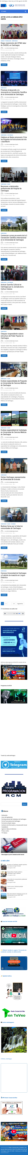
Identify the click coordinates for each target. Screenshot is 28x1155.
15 (14, 603)
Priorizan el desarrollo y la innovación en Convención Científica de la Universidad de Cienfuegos (14, 92)
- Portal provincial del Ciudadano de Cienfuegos (13, 819)
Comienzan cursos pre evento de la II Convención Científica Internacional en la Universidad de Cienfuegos (14, 237)
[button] (14, 696)
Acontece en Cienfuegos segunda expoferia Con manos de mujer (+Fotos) (17, 865)
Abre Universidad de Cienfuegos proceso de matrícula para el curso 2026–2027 (17, 894)
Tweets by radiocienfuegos (8, 755)
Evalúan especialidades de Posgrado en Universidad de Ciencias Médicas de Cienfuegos (14, 383)
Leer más (4, 64)
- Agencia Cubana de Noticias (8, 829)
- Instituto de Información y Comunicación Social (14, 825)
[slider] (10, 613)
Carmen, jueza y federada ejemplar (15, 886)
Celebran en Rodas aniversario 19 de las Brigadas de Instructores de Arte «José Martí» (14, 139)
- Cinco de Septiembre (7, 817)
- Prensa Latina (5, 831)
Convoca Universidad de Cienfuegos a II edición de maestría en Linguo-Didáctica (13, 575)
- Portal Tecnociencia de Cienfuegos (10, 821)
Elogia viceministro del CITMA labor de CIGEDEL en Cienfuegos (13, 44)
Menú (4, 11)
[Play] (5, 613)
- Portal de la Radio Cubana (8, 823)
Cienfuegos (15, 40)
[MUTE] (17, 613)
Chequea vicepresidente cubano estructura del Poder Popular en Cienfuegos (12, 336)
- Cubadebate (4, 827)
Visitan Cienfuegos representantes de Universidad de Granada (13, 478)
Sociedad (13, 524)
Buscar (24, 804)
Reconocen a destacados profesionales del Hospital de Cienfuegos (11, 188)
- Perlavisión (4, 815)
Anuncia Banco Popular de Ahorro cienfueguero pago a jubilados (14, 872)
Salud (8, 184)
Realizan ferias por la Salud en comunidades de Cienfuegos (12, 527)
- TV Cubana (4, 833)
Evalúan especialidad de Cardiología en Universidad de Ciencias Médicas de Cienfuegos (14, 432)
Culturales (10, 135)
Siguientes (20, 603)
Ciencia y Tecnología (6, 40)
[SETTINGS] (23, 613)
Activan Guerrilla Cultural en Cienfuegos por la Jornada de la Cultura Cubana (12, 287)
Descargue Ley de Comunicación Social (13, 854)
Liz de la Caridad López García (11, 48)
